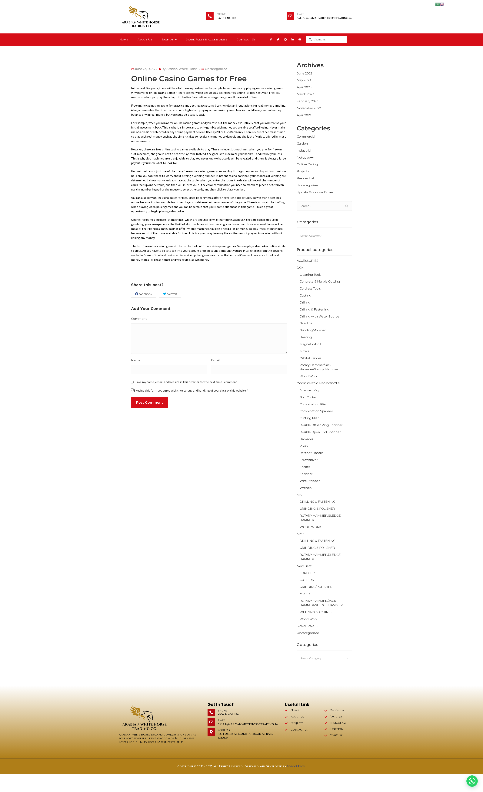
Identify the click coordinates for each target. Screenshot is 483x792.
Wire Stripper (310, 481)
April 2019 (304, 115)
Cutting (305, 295)
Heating (306, 337)
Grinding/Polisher (313, 330)
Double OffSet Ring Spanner (321, 425)
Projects (303, 171)
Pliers (304, 446)
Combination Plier (313, 404)
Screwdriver (309, 460)
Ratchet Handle (312, 453)
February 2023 (307, 101)
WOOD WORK (310, 527)
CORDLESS (308, 573)
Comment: (139, 319)
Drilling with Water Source (319, 316)
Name (135, 360)
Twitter (172, 294)
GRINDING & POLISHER (317, 508)
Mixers (304, 351)
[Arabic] (437, 4)
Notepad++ (305, 157)
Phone (221, 14)
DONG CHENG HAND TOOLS (318, 383)
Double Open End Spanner (320, 432)
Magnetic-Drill (310, 344)
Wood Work (309, 376)
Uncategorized (216, 69)
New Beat (304, 566)
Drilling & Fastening (314, 309)
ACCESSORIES (307, 260)
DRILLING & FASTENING (317, 501)
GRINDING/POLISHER (316, 587)
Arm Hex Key (309, 390)
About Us (145, 40)
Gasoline (306, 323)
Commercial (306, 136)
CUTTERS (307, 580)
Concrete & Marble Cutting (320, 281)
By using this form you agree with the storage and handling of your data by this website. (191, 390)
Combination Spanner (316, 411)
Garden (302, 143)
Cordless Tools (310, 288)
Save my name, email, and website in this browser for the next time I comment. (187, 382)
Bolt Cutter (308, 397)
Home (123, 40)
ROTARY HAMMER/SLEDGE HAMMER (320, 518)
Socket (305, 467)
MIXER (305, 594)
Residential (305, 178)
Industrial (304, 150)
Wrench (306, 488)
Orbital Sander (310, 358)
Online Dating (307, 164)
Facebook (145, 294)
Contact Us (246, 40)
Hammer (306, 439)
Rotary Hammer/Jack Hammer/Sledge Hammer (319, 367)
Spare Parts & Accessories (206, 40)
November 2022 (309, 108)
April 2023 (304, 87)
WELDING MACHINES (316, 612)
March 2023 (305, 94)
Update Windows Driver (315, 192)
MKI (300, 495)
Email (301, 14)
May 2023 (304, 80)
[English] (442, 4)
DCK (300, 267)
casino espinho (176, 255)
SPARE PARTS (307, 626)
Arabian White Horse (182, 69)
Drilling (305, 302)
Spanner (306, 474)
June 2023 (304, 73)
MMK (301, 534)
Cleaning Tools (310, 274)
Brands (167, 40)
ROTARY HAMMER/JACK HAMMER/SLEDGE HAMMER (321, 603)
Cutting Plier (309, 418)
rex (254, 132)
